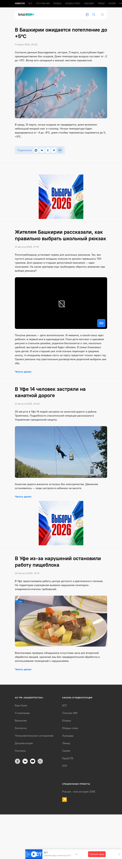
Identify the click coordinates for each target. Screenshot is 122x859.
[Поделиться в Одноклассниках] (47, 150)
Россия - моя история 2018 (78, 791)
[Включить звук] (101, 323)
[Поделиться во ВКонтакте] (41, 150)
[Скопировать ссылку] (59, 150)
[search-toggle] (93, 14)
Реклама (20, 750)
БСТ (30, 3)
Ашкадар (89, 3)
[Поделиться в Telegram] (53, 150)
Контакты (21, 728)
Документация (24, 743)
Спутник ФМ (43, 3)
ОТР (64, 766)
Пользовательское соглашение (34, 735)
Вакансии (21, 720)
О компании (22, 713)
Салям (112, 3)
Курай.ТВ (67, 758)
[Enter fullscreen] (119, 854)
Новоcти (20, 3)
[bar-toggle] (102, 14)
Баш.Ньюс (21, 705)
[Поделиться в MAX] (36, 150)
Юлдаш (57, 3)
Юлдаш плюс (72, 3)
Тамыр (101, 3)
